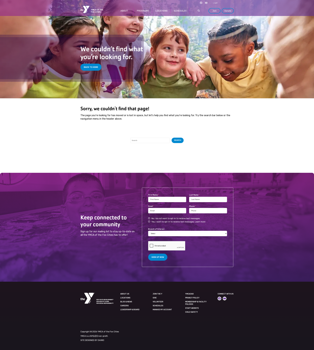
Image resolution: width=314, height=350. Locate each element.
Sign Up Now (157, 257)
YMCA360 (189, 294)
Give (155, 298)
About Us (124, 294)
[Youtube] (206, 3)
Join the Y (157, 294)
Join (215, 11)
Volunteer (158, 302)
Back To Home (91, 67)
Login (215, 3)
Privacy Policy (192, 298)
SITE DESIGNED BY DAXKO (92, 340)
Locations (125, 298)
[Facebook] (201, 3)
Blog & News (126, 302)
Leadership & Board (129, 310)
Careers (124, 306)
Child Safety (191, 312)
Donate (227, 11)
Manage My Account (162, 310)
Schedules (158, 306)
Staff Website (192, 308)
